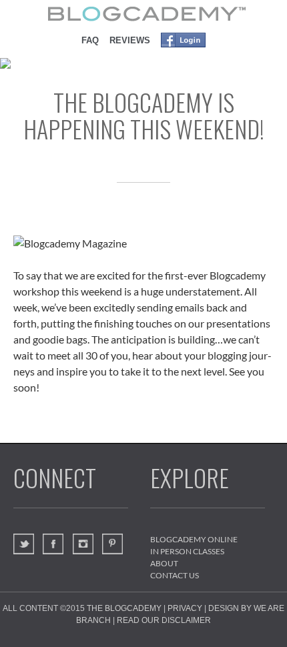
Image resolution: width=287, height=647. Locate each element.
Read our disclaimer (164, 620)
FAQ (90, 40)
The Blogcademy (124, 608)
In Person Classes (187, 551)
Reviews (129, 40)
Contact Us (174, 575)
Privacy (185, 608)
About (164, 563)
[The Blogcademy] (143, 13)
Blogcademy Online (194, 539)
